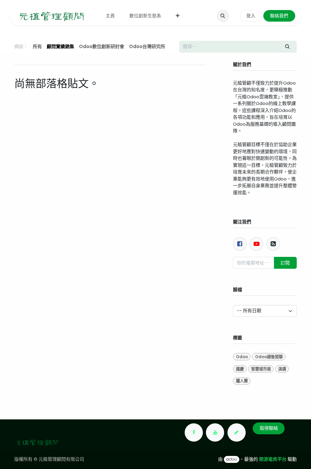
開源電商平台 (272, 459)
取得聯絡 (269, 428)
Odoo (242, 357)
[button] (223, 15)
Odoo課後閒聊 (269, 357)
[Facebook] (240, 244)
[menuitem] (110, 16)
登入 (250, 15)
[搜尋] (288, 47)
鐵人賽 (242, 381)
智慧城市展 (261, 369)
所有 (37, 46)
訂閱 (285, 263)
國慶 (240, 369)
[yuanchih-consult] (236, 432)
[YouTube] (215, 432)
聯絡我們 (279, 15)
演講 (282, 369)
